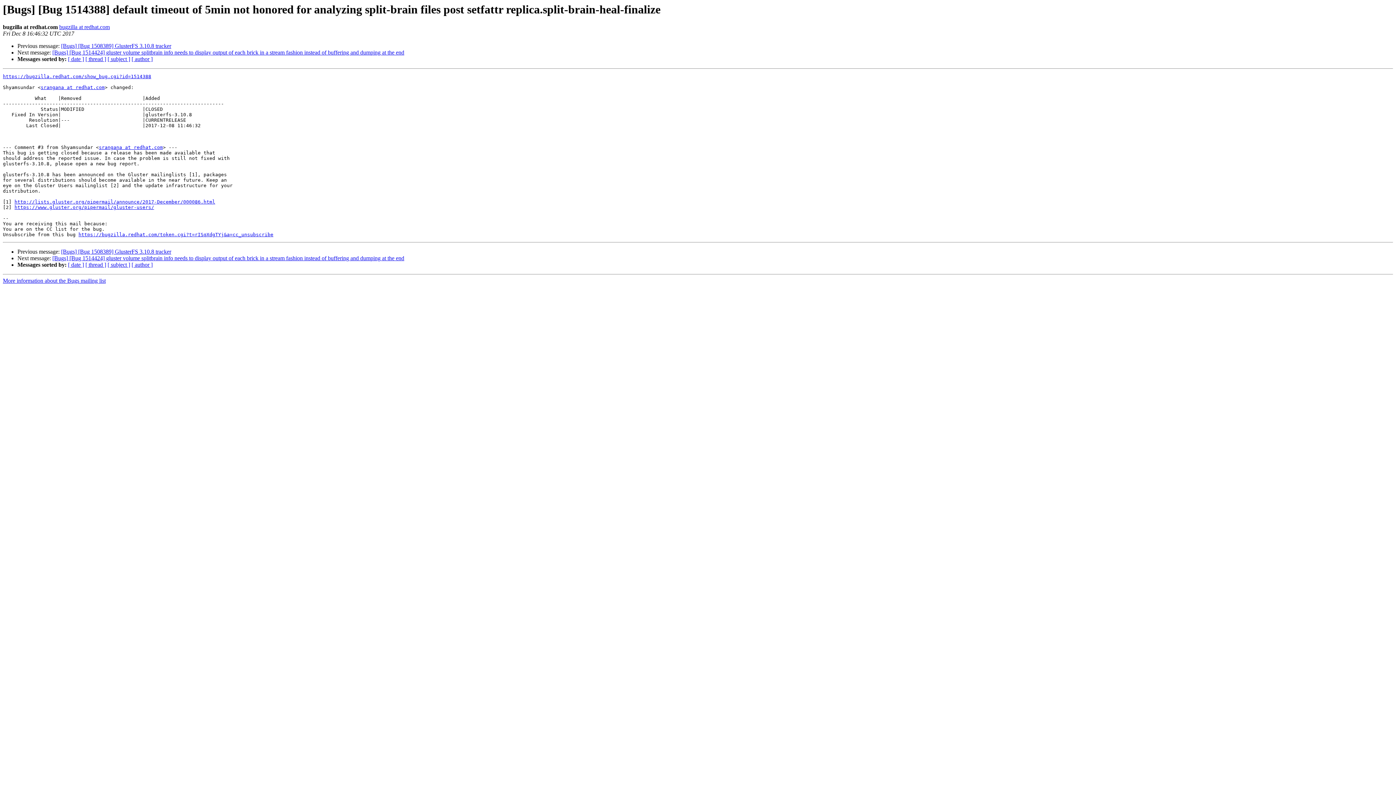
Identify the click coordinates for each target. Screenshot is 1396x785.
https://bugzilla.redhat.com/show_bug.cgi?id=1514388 (77, 76)
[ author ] (142, 59)
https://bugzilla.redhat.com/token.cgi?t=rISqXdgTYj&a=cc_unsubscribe (176, 234)
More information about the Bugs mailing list (54, 281)
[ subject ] (119, 59)
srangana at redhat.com (73, 87)
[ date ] (76, 59)
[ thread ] (95, 59)
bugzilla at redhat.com (84, 27)
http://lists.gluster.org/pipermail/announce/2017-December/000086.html (115, 202)
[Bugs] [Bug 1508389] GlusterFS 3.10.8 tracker (116, 46)
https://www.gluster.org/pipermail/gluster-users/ (84, 207)
